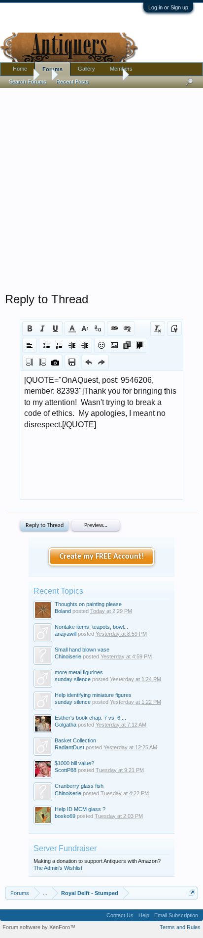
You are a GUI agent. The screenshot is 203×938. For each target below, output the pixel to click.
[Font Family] (97, 328)
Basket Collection (75, 740)
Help (143, 915)
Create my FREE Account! (102, 557)
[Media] (127, 345)
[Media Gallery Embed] (55, 362)
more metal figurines (79, 672)
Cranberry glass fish (79, 786)
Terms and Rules (180, 927)
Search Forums (27, 81)
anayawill (65, 634)
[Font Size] (85, 328)
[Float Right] (42, 362)
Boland (63, 611)
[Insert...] (140, 345)
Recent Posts (72, 81)
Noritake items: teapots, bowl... (91, 627)
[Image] (114, 345)
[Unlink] (127, 328)
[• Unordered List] (46, 345)
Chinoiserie (68, 656)
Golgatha (65, 725)
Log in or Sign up (168, 7)
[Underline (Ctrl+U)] (55, 328)
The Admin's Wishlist (58, 868)
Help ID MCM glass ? (80, 809)
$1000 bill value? (74, 763)
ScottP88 (65, 770)
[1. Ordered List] (59, 345)
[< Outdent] (72, 345)
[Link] (114, 328)
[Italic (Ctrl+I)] (42, 328)
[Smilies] (101, 345)
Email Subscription (176, 915)
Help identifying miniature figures (93, 695)
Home (20, 69)
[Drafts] (72, 362)
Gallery (86, 69)
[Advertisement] (101, 187)
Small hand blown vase (82, 650)
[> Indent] (85, 345)
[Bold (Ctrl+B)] (29, 328)
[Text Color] (72, 328)
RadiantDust (69, 747)
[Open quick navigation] (192, 893)
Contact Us (120, 915)
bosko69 (65, 816)
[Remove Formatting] (158, 328)
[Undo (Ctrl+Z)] (89, 362)
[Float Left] (29, 362)
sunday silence (73, 679)
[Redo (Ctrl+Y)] (101, 362)
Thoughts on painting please (88, 604)
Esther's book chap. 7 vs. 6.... (90, 718)
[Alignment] (29, 345)
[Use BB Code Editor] (174, 328)
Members (121, 69)
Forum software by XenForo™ (38, 927)
